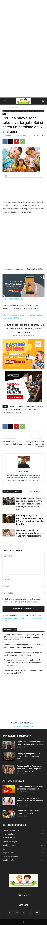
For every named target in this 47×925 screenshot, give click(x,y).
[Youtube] (37, 912)
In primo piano (24, 111)
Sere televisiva (8, 412)
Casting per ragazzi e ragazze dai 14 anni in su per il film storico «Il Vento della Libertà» (24, 646)
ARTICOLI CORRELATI (12, 492)
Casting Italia (30, 406)
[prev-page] (4, 542)
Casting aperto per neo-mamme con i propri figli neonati (34, 444)
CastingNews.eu (16, 299)
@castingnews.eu (23, 726)
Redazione (8, 136)
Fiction (16, 111)
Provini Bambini (16, 409)
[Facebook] (5, 141)
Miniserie (40, 406)
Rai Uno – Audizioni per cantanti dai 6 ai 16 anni (12, 442)
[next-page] (8, 542)
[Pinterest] (16, 141)
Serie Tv (18, 412)
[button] (4, 101)
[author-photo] (24, 468)
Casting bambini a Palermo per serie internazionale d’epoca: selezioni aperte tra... (29, 768)
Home (5, 107)
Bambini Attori (14, 107)
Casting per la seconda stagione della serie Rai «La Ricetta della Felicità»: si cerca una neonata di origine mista (24, 662)
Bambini (12, 406)
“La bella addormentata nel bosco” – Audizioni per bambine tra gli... (30, 800)
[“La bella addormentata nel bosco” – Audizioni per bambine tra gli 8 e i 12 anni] (9, 800)
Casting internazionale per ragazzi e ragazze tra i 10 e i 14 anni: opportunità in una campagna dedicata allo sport (29, 504)
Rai (4, 114)
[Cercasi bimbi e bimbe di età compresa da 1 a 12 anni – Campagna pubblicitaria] (9, 814)
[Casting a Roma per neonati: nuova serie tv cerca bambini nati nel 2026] (9, 756)
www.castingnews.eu (23, 335)
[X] (10, 141)
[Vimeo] (30, 912)
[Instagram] (16, 912)
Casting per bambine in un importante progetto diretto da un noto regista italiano (30, 533)
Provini (6, 409)
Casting (20, 406)
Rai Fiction (32, 409)
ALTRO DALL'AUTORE (32, 492)
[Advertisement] (23, 24)
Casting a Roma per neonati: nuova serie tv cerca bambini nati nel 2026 (23, 671)
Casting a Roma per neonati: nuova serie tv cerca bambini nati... (28, 756)
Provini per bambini (37, 111)
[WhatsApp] (22, 141)
